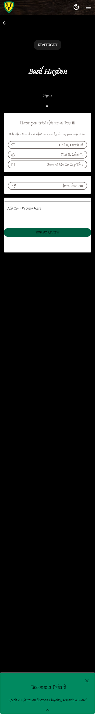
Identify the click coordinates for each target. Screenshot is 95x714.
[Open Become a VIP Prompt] (47, 710)
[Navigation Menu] (88, 7)
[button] (6, 23)
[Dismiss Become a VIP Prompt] (87, 680)
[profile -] (76, 7)
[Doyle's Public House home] (26, 7)
